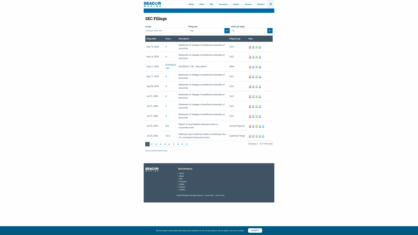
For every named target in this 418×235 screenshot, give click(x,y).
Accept (255, 230)
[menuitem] (191, 4)
